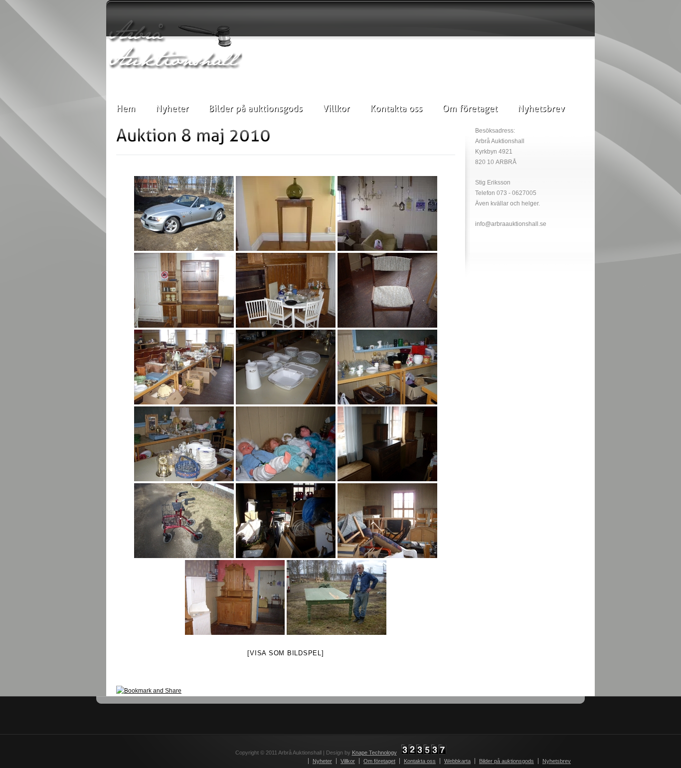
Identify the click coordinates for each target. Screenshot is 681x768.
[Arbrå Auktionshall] (174, 44)
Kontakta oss (420, 761)
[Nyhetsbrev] (541, 108)
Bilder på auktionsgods (506, 761)
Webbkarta (457, 761)
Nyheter (322, 761)
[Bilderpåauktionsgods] (255, 108)
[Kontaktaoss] (396, 108)
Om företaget (379, 761)
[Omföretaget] (470, 108)
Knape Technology (374, 753)
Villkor (347, 761)
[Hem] (126, 108)
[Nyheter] (172, 108)
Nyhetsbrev (556, 761)
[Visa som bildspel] (285, 653)
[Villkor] (336, 108)
